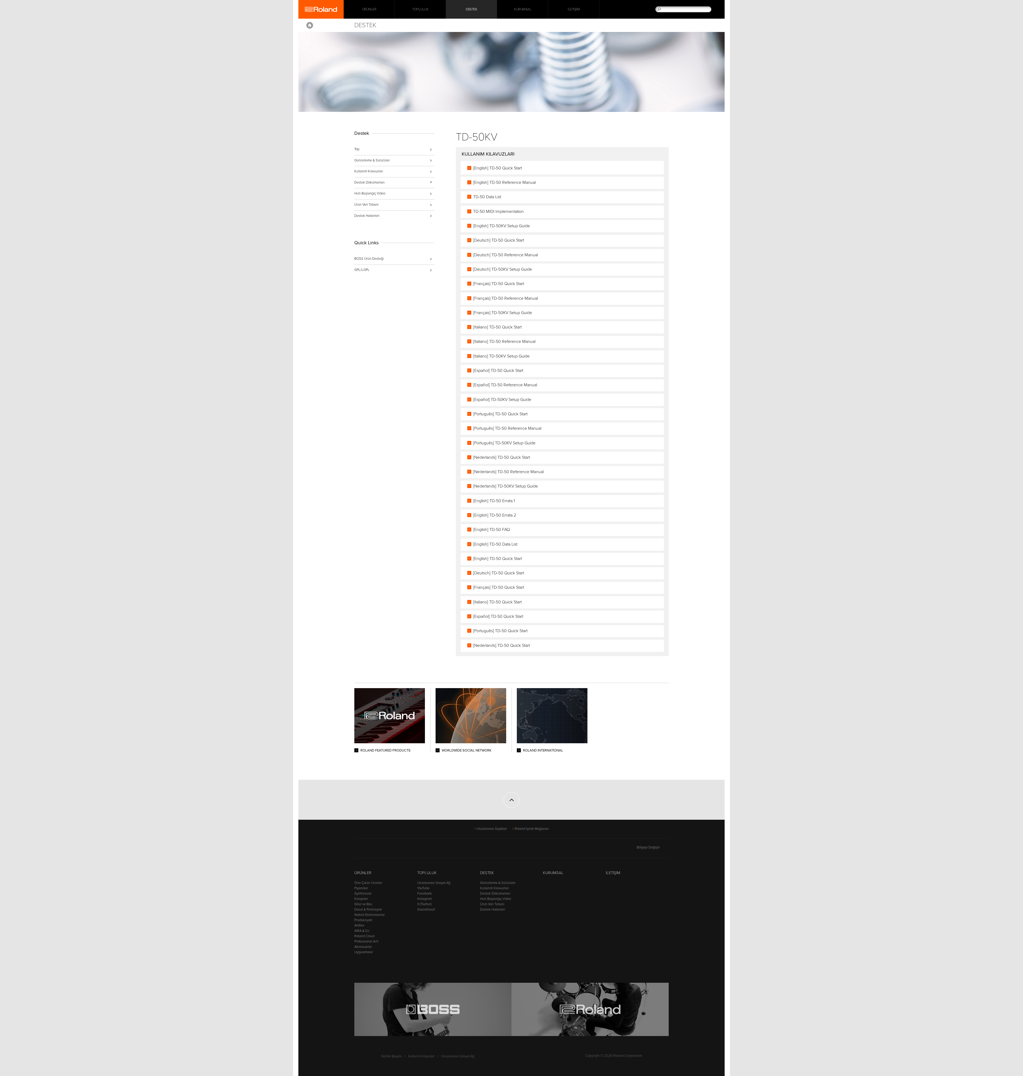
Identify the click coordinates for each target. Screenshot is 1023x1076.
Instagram (424, 899)
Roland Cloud (364, 936)
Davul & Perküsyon (368, 909)
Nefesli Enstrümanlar (369, 915)
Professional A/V (366, 941)
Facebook (424, 893)
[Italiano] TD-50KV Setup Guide (501, 356)
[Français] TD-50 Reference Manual (505, 298)
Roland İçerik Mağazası (532, 829)
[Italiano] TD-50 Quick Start (497, 327)
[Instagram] (388, 850)
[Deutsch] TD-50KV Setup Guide (502, 269)
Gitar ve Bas (363, 904)
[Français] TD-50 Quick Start (498, 283)
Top (356, 149)
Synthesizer (363, 893)
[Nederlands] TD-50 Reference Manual (508, 471)
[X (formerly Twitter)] (367, 850)
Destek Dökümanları (495, 893)
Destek (471, 9)
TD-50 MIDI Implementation (498, 211)
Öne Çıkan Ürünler (368, 883)
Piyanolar (361, 888)
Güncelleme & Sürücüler (372, 160)
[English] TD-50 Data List (495, 544)
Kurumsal (522, 9)
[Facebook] (357, 850)
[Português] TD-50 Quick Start (500, 414)
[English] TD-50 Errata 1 (494, 501)
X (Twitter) (424, 904)
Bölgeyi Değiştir (648, 847)
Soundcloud (426, 909)
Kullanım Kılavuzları (368, 171)
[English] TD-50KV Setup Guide (501, 226)
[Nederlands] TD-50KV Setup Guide (505, 486)
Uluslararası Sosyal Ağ (433, 883)
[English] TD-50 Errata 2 (494, 515)
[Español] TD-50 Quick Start (498, 370)
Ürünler (362, 872)
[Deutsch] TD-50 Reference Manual (505, 255)
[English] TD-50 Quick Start (497, 168)
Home (309, 25)
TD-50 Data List (487, 197)
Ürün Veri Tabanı (366, 204)
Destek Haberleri (366, 216)
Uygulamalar (363, 952)
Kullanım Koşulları (421, 1056)
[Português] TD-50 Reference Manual (507, 428)
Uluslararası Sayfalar (492, 829)
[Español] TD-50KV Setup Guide (502, 399)
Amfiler (359, 925)
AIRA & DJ (361, 931)
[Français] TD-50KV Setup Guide (502, 312)
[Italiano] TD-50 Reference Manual (504, 341)
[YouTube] (378, 850)
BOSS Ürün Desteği (369, 259)
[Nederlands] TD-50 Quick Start (501, 457)
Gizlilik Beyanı (391, 1056)
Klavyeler (361, 899)
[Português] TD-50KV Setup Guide (504, 443)
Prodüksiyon (363, 920)
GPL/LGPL (362, 270)
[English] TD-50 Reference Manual (504, 182)
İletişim (574, 9)
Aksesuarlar (363, 947)
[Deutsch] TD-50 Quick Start (498, 240)
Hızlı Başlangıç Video (369, 193)
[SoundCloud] (398, 850)
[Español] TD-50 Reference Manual (505, 385)
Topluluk (420, 9)
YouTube (423, 888)
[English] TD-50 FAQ (491, 529)
